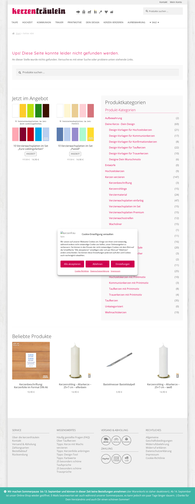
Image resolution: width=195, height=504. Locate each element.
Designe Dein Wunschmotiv (125, 159)
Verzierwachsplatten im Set (124, 206)
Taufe (15, 22)
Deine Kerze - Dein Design (120, 124)
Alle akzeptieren (72, 263)
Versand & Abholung (24, 444)
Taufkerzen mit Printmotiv (124, 288)
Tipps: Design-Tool (67, 454)
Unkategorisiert (114, 306)
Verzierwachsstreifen (121, 218)
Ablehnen (98, 263)
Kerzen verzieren (113, 22)
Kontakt (163, 2)
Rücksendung (20, 454)
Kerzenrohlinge (118, 188)
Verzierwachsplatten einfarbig (126, 200)
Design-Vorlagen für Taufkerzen (127, 147)
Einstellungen (123, 263)
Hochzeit (27, 22)
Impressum (115, 271)
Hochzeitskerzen (114, 171)
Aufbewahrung (136, 22)
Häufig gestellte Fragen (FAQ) (73, 437)
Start (18, 33)
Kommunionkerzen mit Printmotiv (128, 282)
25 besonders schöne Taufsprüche (69, 463)
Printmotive (75, 22)
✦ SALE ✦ (154, 22)
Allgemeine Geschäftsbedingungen (159, 439)
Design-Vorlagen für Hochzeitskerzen (130, 130)
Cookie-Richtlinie (82, 271)
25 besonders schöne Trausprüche (69, 470)
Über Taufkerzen (66, 440)
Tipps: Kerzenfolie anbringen (73, 451)
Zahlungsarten (20, 447)
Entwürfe (110, 165)
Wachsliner (115, 224)
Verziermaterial (118, 194)
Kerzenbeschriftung (120, 182)
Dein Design (92, 22)
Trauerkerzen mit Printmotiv (125, 294)
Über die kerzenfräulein (25, 437)
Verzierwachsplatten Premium (126, 212)
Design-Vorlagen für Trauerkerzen (128, 153)
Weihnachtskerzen (115, 312)
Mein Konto (176, 2)
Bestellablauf (19, 451)
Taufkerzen (111, 300)
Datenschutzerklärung (99, 271)
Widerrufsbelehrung (157, 444)
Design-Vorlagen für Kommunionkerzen (132, 135)
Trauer (59, 22)
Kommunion (44, 22)
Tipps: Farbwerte (66, 458)
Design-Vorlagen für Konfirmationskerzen (133, 141)
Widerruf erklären (156, 447)
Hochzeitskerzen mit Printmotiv (127, 277)
